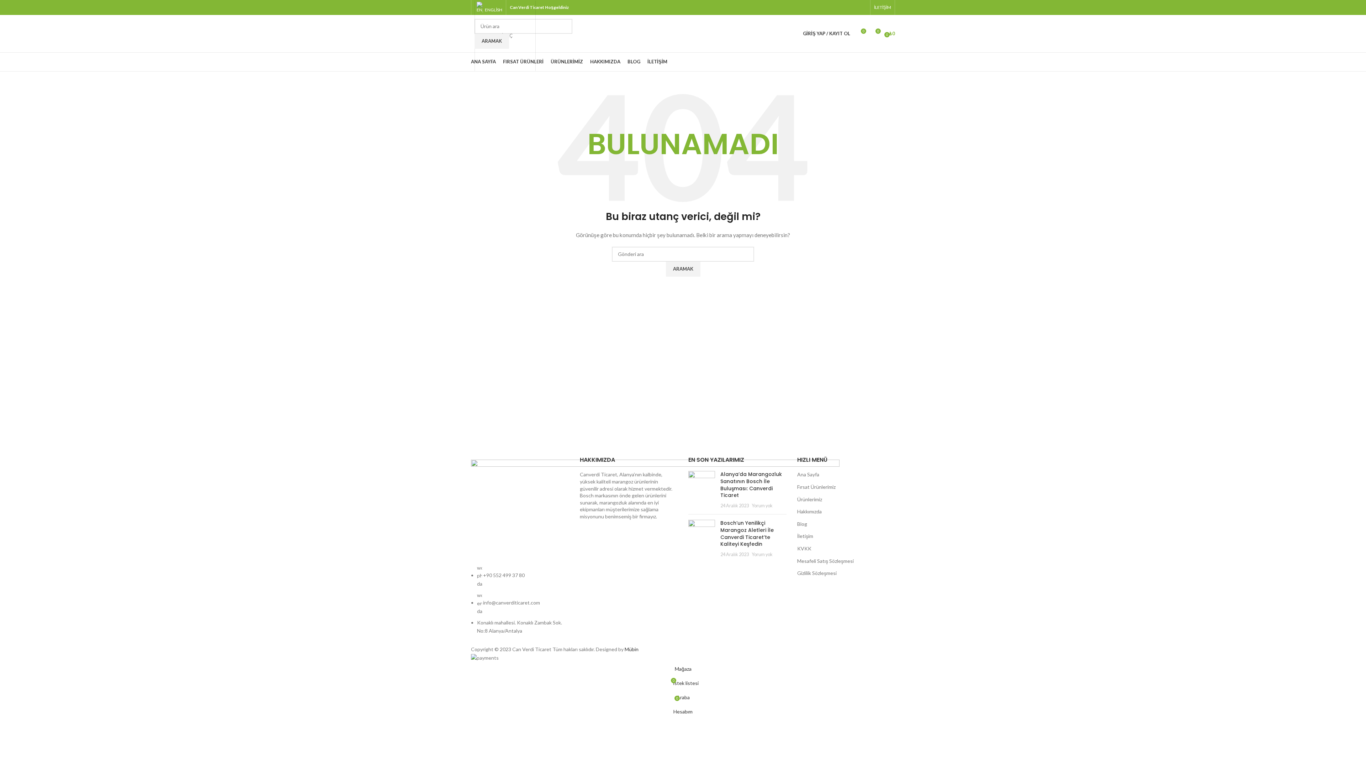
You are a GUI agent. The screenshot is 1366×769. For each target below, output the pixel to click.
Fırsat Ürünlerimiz (816, 487)
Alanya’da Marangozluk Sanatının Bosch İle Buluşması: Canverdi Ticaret (751, 485)
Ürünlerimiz (809, 499)
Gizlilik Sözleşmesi (817, 573)
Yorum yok (762, 505)
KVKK (804, 548)
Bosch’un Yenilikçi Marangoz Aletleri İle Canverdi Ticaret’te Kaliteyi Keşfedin (747, 533)
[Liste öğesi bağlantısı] (520, 603)
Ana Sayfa (808, 474)
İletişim (805, 536)
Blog (802, 524)
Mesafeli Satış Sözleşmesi (825, 561)
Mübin (632, 649)
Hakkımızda (809, 511)
